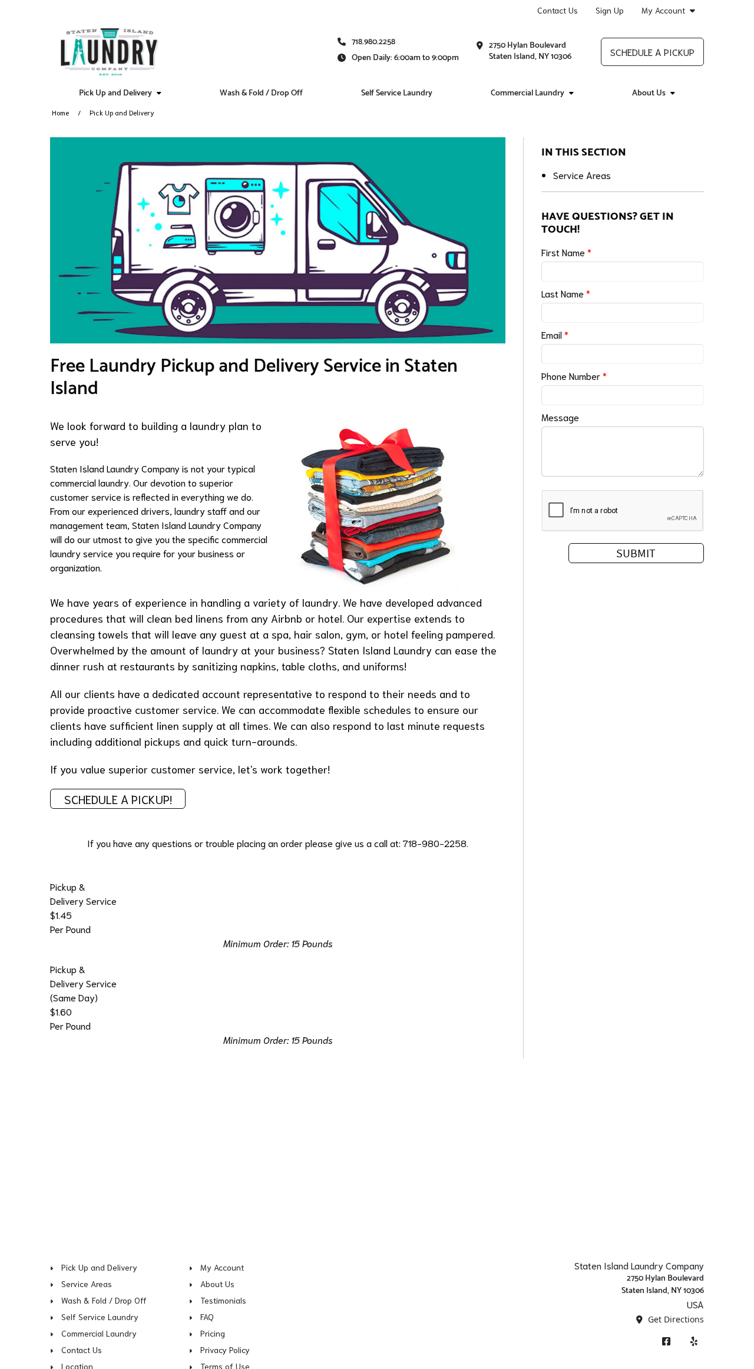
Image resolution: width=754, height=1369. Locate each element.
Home (60, 112)
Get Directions (675, 1319)
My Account (663, 10)
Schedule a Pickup (652, 51)
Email (554, 334)
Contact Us (557, 10)
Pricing (212, 1333)
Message (560, 417)
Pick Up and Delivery (115, 93)
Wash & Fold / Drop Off (261, 93)
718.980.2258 (373, 42)
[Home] (109, 51)
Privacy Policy (225, 1349)
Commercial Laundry (527, 93)
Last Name (565, 293)
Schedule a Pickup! (118, 798)
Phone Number (574, 375)
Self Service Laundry (396, 93)
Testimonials (223, 1300)
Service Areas (582, 174)
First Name (566, 252)
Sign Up (610, 10)
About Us (649, 93)
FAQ (207, 1316)
